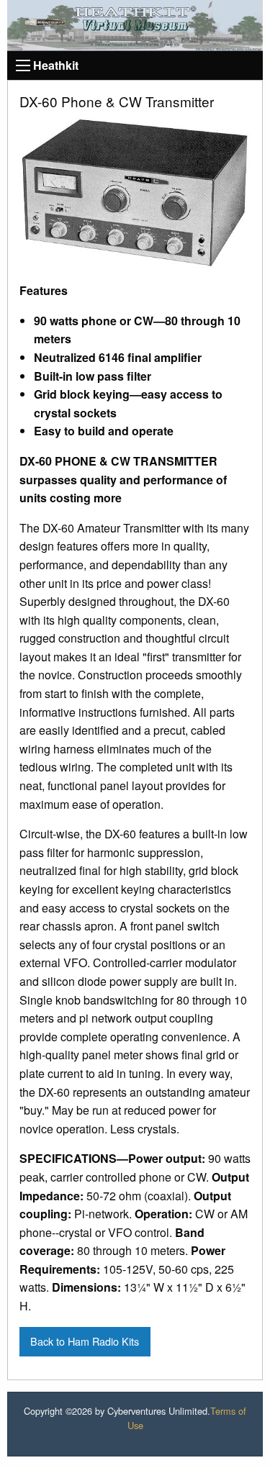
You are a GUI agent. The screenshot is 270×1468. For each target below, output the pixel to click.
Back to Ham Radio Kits (84, 1341)
